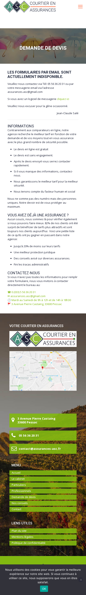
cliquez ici (63, 99)
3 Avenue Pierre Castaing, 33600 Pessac (36, 304)
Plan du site (19, 531)
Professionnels (21, 491)
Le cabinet (18, 479)
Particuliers (19, 485)
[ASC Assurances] (30, 6)
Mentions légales (22, 537)
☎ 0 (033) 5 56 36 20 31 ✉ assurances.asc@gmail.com (27, 294)
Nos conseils (20, 503)
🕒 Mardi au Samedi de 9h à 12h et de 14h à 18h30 (39, 300)
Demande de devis (24, 497)
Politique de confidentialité (29, 543)
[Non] (81, 580)
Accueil (16, 473)
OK (44, 588)
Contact (16, 509)
